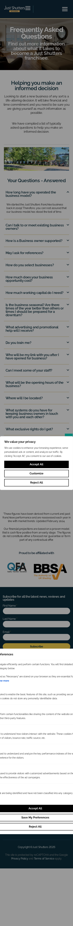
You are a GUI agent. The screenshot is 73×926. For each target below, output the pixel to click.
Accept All (36, 464)
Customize (36, 473)
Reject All (36, 482)
